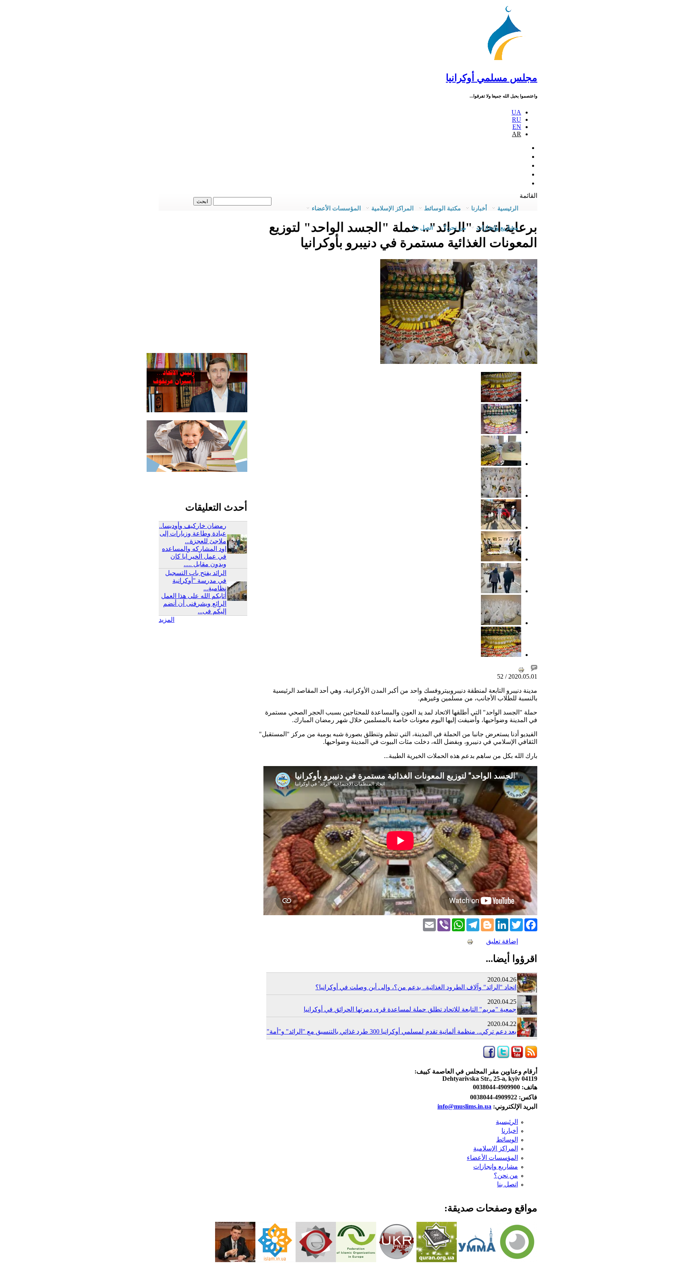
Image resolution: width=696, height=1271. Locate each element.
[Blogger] (487, 924)
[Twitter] (516, 924)
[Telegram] (472, 924)
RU (516, 119)
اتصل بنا (423, 227)
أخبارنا (509, 1130)
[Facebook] (530, 924)
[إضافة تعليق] (534, 669)
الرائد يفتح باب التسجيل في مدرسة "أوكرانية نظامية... (195, 580)
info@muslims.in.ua (464, 1106)
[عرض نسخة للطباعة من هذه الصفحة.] (521, 669)
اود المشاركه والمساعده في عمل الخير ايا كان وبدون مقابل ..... (194, 556)
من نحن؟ (506, 1175)
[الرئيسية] (508, 60)
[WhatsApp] (458, 924)
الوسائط (507, 1139)
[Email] (429, 924)
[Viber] (443, 924)
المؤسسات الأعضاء (492, 1157)
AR (516, 134)
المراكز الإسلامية (495, 1148)
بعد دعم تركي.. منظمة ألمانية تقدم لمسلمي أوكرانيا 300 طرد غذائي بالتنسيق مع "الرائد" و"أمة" (391, 1031)
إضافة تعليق (502, 941)
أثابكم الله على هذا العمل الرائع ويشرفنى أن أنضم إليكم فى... (193, 603)
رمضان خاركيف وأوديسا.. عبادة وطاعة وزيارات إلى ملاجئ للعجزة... (192, 533)
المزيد (166, 619)
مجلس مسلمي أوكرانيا (491, 78)
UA (516, 112)
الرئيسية (507, 1121)
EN (516, 126)
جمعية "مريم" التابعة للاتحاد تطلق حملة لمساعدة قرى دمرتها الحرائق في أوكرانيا (410, 1009)
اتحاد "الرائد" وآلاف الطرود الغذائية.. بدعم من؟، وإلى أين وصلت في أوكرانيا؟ (415, 987)
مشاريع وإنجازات (495, 1166)
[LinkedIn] (501, 924)
